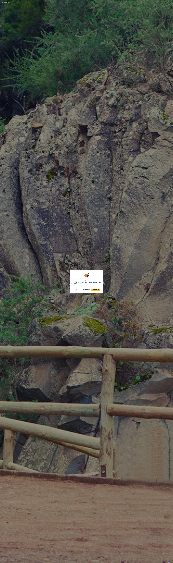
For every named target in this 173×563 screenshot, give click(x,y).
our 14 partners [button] (82, 279)
